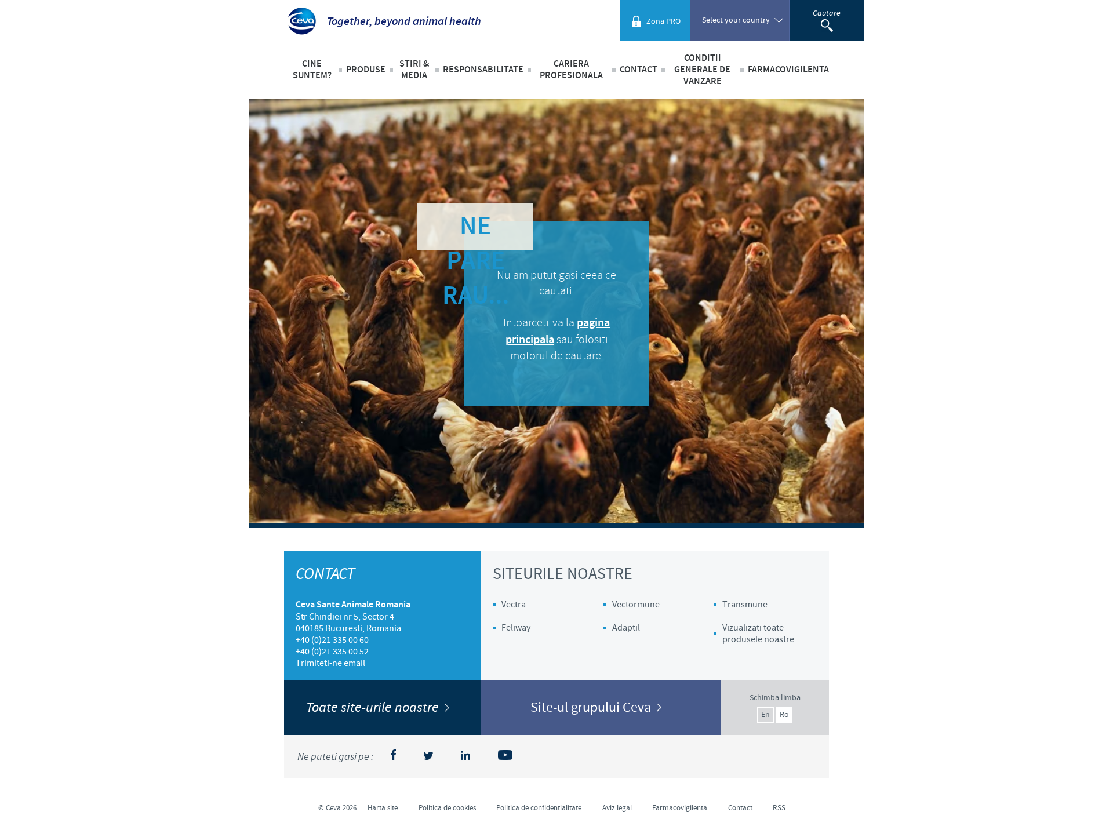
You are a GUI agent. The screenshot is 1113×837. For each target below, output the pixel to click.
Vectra (513, 604)
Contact (638, 70)
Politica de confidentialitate (538, 808)
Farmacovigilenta (788, 70)
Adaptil (626, 628)
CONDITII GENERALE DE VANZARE (702, 70)
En (765, 714)
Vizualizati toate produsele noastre (758, 633)
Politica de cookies (447, 808)
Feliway (515, 628)
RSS (779, 808)
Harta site (383, 808)
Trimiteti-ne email (330, 663)
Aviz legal (617, 808)
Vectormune (636, 604)
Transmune (745, 604)
